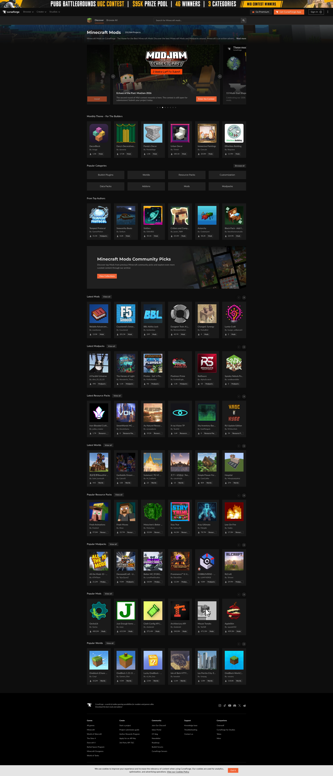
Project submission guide (129, 730)
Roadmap (155, 743)
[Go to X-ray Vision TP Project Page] (180, 419)
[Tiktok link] (224, 705)
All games (90, 725)
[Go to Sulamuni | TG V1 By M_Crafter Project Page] (153, 468)
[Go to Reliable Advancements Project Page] (99, 320)
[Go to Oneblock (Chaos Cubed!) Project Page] (99, 666)
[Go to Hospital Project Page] (234, 468)
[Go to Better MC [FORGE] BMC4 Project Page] (153, 567)
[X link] (239, 705)
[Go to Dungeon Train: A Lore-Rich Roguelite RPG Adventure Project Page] (180, 320)
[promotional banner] (166, 4)
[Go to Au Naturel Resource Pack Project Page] (153, 419)
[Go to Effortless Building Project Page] (234, 139)
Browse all (240, 166)
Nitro (219, 738)
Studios (53, 12)
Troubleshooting (190, 730)
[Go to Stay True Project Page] (180, 518)
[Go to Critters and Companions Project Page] (180, 221)
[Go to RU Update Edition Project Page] (234, 419)
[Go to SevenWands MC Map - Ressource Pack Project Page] (126, 419)
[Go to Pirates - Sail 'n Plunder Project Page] (153, 369)
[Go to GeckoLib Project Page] (99, 617)
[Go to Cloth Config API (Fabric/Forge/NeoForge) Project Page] (153, 617)
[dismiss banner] (328, 3)
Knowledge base (190, 725)
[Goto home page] (11, 12)
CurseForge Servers (159, 751)
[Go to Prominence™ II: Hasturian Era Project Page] (180, 567)
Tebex (219, 734)
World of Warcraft (94, 734)
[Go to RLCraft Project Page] (234, 567)
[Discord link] (234, 705)
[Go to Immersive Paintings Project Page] (207, 139)
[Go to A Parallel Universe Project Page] (99, 369)
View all (106, 297)
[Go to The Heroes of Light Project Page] (126, 369)
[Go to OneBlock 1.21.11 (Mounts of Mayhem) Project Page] (126, 666)
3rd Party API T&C (126, 743)
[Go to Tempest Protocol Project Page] (99, 221)
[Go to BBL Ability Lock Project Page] (153, 320)
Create (40, 12)
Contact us (188, 734)
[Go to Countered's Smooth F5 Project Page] (126, 320)
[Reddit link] (244, 705)
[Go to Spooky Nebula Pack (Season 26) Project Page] (234, 369)
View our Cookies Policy (178, 772)
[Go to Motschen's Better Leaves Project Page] (153, 518)
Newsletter (156, 738)
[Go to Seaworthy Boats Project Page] (126, 221)
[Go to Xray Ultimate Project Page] (207, 518)
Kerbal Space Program (95, 747)
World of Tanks (93, 756)
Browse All (111, 20)
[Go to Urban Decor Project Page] (180, 139)
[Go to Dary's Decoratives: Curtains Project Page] (126, 139)
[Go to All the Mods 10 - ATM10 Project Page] (99, 567)
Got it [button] (233, 770)
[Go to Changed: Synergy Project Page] (207, 320)
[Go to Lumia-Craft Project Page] (234, 320)
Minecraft (91, 730)
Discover (99, 20)
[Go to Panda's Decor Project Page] (153, 139)
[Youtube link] (229, 705)
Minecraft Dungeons (95, 751)
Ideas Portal (156, 730)
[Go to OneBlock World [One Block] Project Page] (234, 666)
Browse (27, 12)
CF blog (155, 734)
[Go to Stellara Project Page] (153, 221)
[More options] (327, 12)
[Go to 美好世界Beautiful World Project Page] (99, 468)
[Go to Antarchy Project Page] (207, 221)
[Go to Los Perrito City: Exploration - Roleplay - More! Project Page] (207, 666)
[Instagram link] (219, 705)
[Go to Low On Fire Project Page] (234, 518)
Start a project (125, 725)
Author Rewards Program (129, 734)
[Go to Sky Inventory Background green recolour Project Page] (207, 419)
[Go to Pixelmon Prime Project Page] (180, 369)
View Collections (107, 276)
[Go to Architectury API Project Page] (180, 617)
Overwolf (220, 725)
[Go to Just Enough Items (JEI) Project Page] (126, 617)
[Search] (243, 20)
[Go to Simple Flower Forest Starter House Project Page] (207, 468)
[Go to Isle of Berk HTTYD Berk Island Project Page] (180, 666)
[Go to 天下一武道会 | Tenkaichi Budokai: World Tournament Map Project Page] (180, 468)
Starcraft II (91, 743)
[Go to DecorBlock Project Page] (99, 139)
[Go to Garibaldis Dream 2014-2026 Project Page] (126, 468)
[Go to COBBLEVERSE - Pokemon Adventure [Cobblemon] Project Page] (207, 567)
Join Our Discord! (159, 725)
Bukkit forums (157, 747)
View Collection (228, 99)
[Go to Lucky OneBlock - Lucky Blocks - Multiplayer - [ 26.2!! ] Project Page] (153, 666)
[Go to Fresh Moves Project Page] (126, 518)
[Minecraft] (89, 20)
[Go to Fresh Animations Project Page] (99, 518)
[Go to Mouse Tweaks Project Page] (207, 617)
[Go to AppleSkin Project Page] (234, 617)
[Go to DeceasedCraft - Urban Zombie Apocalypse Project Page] (126, 567)
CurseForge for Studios (226, 730)
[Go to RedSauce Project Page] (207, 369)
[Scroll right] (244, 297)
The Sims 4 (91, 738)
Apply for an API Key (127, 738)
